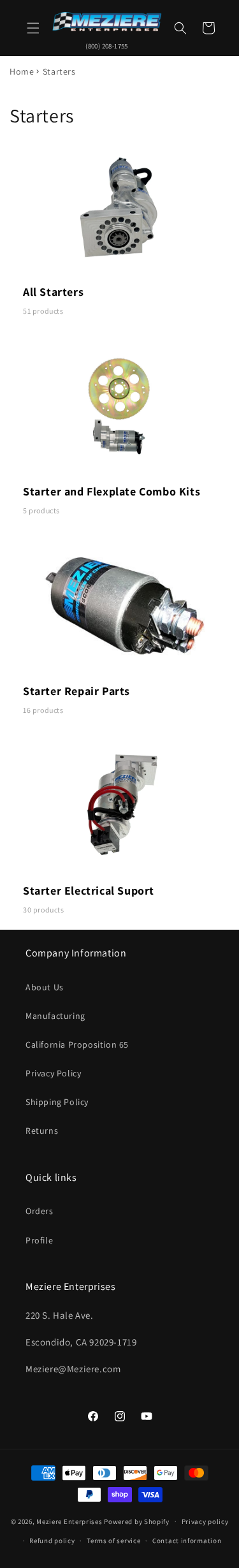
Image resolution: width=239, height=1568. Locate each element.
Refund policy (52, 1540)
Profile (39, 1240)
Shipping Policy (57, 1102)
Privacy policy (205, 1521)
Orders (39, 1211)
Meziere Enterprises (69, 1520)
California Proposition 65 (77, 1044)
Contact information (186, 1540)
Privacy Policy (53, 1073)
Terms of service (113, 1540)
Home (22, 71)
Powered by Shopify (137, 1520)
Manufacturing (55, 1016)
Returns (41, 1130)
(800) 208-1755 (106, 45)
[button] (33, 28)
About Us (44, 987)
